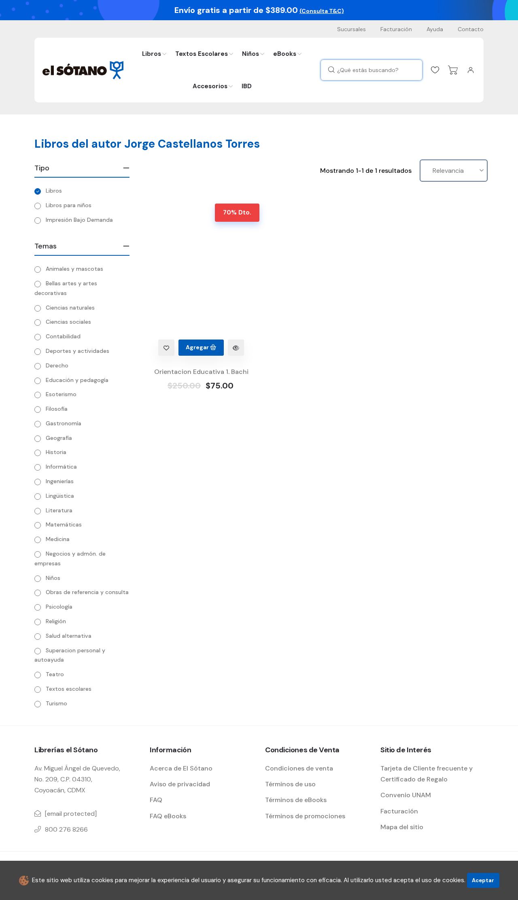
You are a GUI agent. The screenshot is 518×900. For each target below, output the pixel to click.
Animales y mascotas (74, 268)
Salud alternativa (68, 635)
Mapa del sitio (401, 827)
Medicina (58, 539)
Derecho (57, 365)
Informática (61, 466)
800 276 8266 (66, 829)
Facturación (396, 29)
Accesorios (210, 86)
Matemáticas (64, 524)
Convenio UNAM (405, 795)
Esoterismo (61, 394)
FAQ (156, 800)
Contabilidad (63, 336)
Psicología (59, 606)
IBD (247, 86)
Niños (250, 54)
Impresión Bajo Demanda (79, 219)
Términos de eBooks (296, 800)
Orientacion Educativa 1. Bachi (201, 371)
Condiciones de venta (299, 768)
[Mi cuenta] (471, 70)
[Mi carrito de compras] (453, 70)
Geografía (59, 438)
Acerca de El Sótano (181, 768)
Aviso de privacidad (180, 784)
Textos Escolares (201, 54)
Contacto (471, 29)
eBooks (284, 54)
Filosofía (57, 408)
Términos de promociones (305, 816)
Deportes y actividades (77, 350)
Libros (151, 54)
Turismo (56, 703)
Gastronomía (63, 423)
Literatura (59, 510)
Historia (56, 452)
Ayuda (435, 29)
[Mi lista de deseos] (435, 70)
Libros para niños (68, 205)
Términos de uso (290, 784)
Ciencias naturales (70, 307)
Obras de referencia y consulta (87, 592)
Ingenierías (60, 481)
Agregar (198, 347)
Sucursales (351, 29)
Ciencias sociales (68, 321)
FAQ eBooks (168, 816)
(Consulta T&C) (321, 11)
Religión (56, 621)
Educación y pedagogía (77, 380)
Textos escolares (68, 688)
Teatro (55, 674)
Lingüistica (60, 495)
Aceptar (483, 880)
